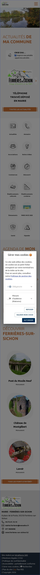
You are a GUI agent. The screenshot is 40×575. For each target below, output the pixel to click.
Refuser (29, 309)
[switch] (8, 298)
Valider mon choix (24, 315)
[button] (20, 286)
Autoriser (28, 320)
